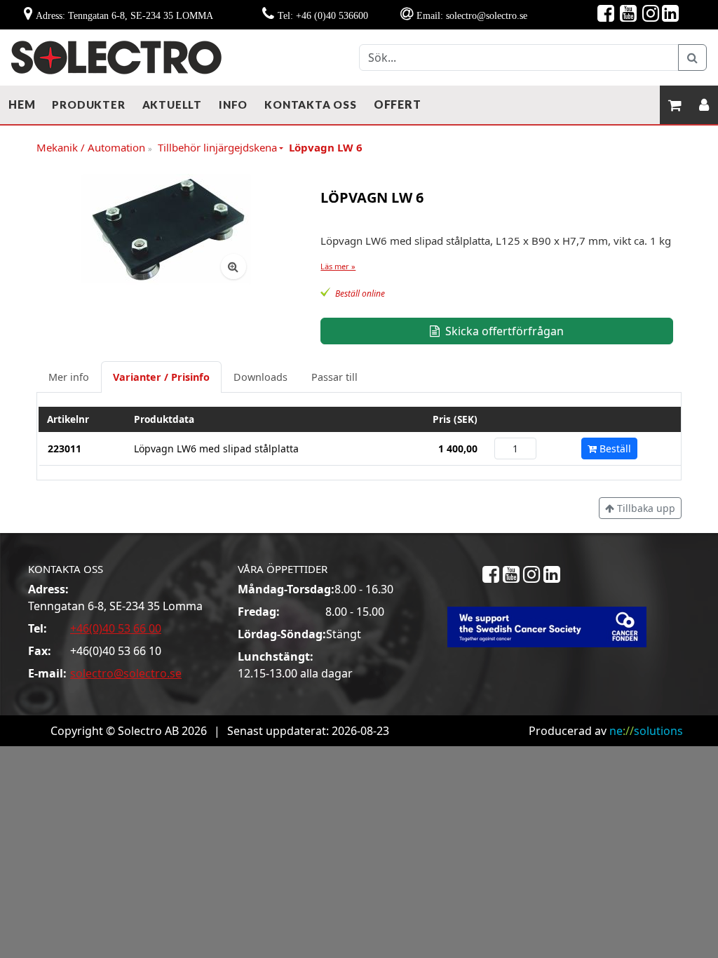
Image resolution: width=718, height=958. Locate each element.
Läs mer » (337, 266)
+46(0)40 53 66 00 (115, 628)
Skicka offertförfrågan (503, 331)
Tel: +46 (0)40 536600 (323, 15)
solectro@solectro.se (126, 673)
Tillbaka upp (644, 508)
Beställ (614, 448)
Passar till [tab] (334, 377)
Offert (397, 104)
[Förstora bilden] (233, 266)
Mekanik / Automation (94, 148)
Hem (21, 104)
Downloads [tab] (260, 377)
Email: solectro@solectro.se (471, 15)
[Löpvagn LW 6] (166, 229)
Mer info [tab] (68, 377)
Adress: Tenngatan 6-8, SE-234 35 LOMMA (124, 15)
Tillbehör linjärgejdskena (217, 147)
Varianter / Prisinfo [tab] (161, 377)
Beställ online (360, 293)
